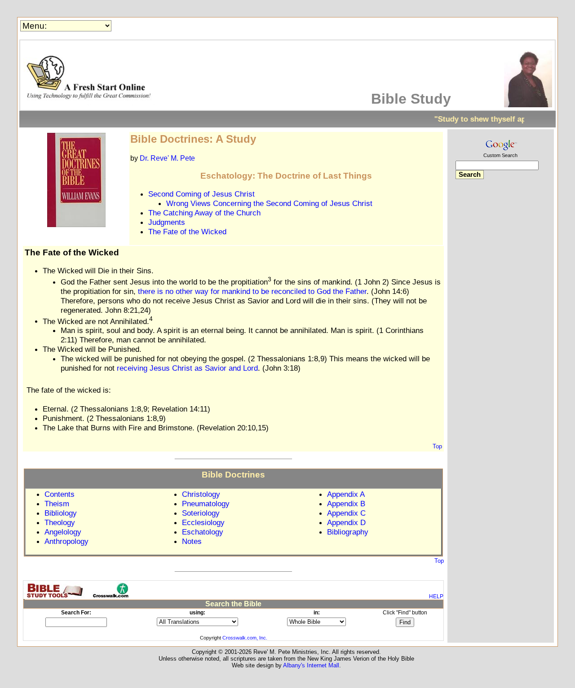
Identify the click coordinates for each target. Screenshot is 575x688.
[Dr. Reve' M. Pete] (528, 105)
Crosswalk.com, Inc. (244, 637)
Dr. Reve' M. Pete (167, 158)
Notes (192, 541)
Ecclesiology (203, 522)
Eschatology (202, 531)
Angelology (62, 531)
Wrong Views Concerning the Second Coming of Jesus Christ (269, 203)
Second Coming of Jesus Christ (201, 193)
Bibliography (347, 531)
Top (437, 446)
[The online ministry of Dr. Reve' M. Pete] (90, 105)
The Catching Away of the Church (204, 212)
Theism (56, 503)
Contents (59, 494)
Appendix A (346, 494)
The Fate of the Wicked (187, 231)
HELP (436, 596)
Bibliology (60, 512)
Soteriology (201, 512)
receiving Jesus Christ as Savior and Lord (187, 368)
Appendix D (346, 522)
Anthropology (66, 541)
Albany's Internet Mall (311, 665)
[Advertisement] (500, 326)
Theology (59, 522)
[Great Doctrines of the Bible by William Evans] (76, 224)
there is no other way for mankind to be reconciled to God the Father (252, 291)
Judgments (166, 222)
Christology (201, 494)
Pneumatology (206, 503)
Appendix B (346, 503)
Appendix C (346, 512)
